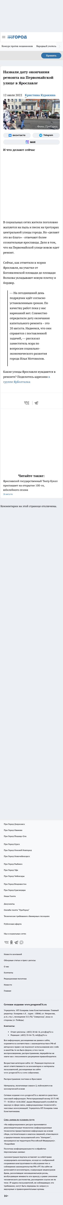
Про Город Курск (12, 844)
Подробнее (9, 1144)
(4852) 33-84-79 (27, 1035)
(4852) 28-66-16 (33, 1032)
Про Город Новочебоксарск (17, 856)
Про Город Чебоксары (14, 876)
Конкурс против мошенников (17, 46)
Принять (51, 55)
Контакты (8, 972)
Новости (8, 984)
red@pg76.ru (41, 1035)
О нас (6, 966)
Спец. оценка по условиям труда (19, 1119)
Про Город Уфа (11, 870)
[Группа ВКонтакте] (17, 135)
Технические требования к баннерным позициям (27, 916)
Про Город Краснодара (15, 890)
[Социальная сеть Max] (31, 142)
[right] (59, 46)
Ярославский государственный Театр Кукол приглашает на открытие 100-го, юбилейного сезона (30, 487)
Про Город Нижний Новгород (18, 850)
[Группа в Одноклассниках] (11, 942)
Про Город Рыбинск (13, 864)
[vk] (27, 403)
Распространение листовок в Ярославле (23, 1079)
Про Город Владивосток (15, 884)
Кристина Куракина (40, 95)
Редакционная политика (15, 978)
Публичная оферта (13, 924)
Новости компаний (13, 954)
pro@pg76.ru (47, 1032)
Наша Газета (10, 896)
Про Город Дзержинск (14, 824)
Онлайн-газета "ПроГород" (16, 910)
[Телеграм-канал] (46, 135)
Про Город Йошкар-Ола (15, 836)
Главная (7, 990)
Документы (9, 904)
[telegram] (37, 403)
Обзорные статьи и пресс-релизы (20, 960)
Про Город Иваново (13, 830)
